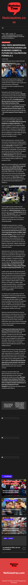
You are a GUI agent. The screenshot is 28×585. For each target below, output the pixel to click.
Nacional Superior (16, 481)
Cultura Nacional (7, 481)
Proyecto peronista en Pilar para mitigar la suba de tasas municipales (11, 530)
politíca (15, 500)
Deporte (5, 61)
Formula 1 (9, 61)
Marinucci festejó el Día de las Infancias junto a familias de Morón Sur (11, 492)
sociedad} (11, 538)
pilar (11, 500)
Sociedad (23, 61)
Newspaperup (21, 580)
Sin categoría (6, 483)
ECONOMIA (6, 500)
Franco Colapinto (16, 61)
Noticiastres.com (14, 572)
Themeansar (14, 582)
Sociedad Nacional (14, 483)
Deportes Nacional (6, 42)
